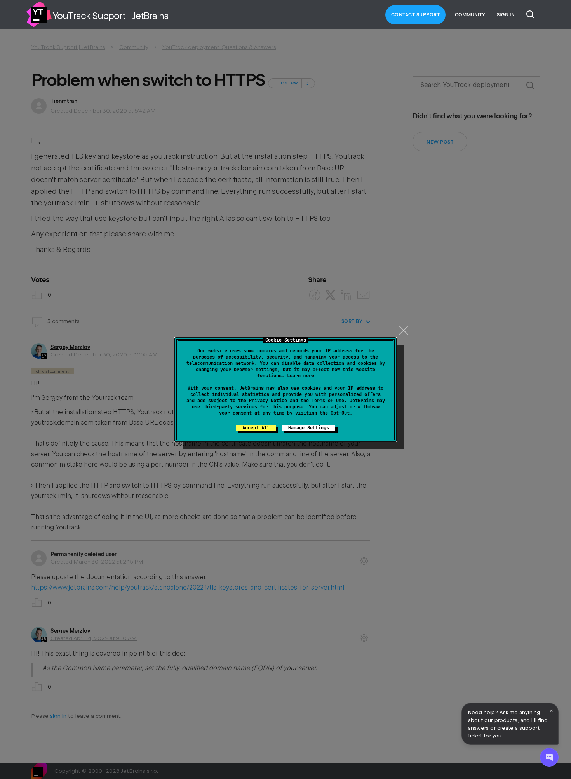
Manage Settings (308, 428)
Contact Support (415, 14)
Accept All (256, 428)
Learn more (300, 376)
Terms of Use (328, 400)
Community (470, 14)
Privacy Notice (268, 400)
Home (39, 15)
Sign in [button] (506, 14)
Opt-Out (340, 413)
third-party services (230, 407)
